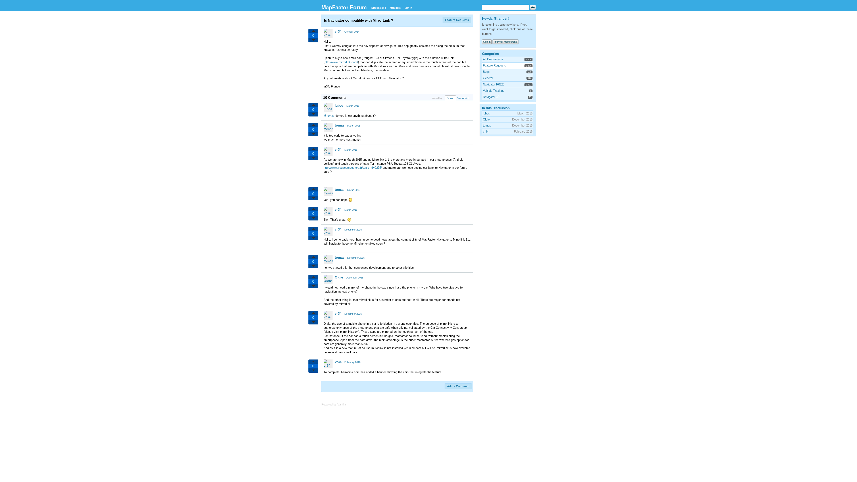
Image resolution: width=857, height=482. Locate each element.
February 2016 (352, 362)
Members (395, 7)
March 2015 (352, 105)
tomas (339, 125)
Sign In (408, 7)
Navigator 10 (491, 97)
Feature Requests (457, 20)
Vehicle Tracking (493, 90)
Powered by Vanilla (333, 404)
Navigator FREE (493, 84)
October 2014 (351, 31)
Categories (490, 53)
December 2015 (353, 229)
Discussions (378, 7)
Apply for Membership (505, 41)
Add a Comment (458, 386)
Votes (450, 98)
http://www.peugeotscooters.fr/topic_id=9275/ (353, 167)
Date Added (463, 98)
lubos (339, 105)
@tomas (329, 115)
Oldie (339, 277)
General (488, 78)
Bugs (486, 71)
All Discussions (493, 59)
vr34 (338, 31)
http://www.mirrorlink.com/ (341, 62)
